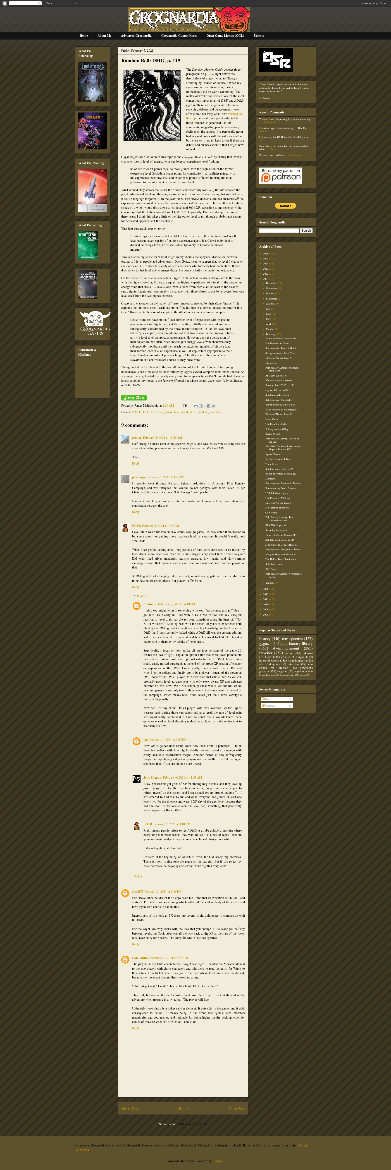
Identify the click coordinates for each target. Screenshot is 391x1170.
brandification (266, 674)
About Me (104, 35)
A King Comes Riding (276, 429)
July (268, 308)
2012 (266, 594)
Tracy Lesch (271, 464)
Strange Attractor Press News (280, 353)
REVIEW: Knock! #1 (276, 375)
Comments (270, 705)
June (269, 313)
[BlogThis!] (200, 406)
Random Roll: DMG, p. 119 (150, 60)
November (272, 288)
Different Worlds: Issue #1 (279, 502)
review (289, 653)
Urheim (259, 35)
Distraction (271, 362)
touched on (235, 114)
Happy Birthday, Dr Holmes (280, 404)
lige (145, 739)
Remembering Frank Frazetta (280, 488)
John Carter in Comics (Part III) (281, 544)
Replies (141, 596)
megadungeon (296, 660)
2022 (266, 273)
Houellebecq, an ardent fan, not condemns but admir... (283, 147)
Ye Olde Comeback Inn (277, 459)
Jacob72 (137, 891)
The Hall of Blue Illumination (280, 559)
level (177, 412)
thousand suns (287, 674)
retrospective (292, 638)
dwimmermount (286, 648)
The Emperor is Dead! (277, 343)
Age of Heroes (273, 454)
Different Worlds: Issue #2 (279, 414)
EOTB (136, 525)
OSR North (271, 512)
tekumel (308, 653)
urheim (303, 675)
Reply (136, 463)
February (271, 334)
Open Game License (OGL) (225, 35)
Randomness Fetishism (277, 394)
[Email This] (196, 406)
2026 (266, 253)
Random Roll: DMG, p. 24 (279, 468)
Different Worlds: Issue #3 (279, 358)
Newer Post (129, 1108)
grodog (137, 437)
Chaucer (266, 98)
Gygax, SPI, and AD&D (278, 390)
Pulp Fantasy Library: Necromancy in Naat (283, 575)
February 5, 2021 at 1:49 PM (160, 525)
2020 (266, 589)
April (269, 324)
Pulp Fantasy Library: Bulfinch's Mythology (282, 369)
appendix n (301, 671)
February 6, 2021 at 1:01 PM (171, 824)
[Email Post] (184, 405)
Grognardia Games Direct (179, 35)
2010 (266, 604)
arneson (283, 668)
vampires (216, 412)
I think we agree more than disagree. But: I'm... (284, 128)
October (270, 293)
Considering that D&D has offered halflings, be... (284, 137)
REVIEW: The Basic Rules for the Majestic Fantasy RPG (282, 448)
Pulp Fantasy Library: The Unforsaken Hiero (279, 518)
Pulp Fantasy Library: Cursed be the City (282, 440)
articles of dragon (293, 657)
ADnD (135, 412)
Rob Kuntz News (274, 564)
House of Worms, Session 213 (281, 473)
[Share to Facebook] (209, 406)
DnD (145, 412)
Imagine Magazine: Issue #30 (280, 554)
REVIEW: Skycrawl (275, 525)
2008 (266, 614)
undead (203, 412)
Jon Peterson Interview (277, 507)
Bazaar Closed (272, 433)
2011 (266, 599)
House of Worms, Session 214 (281, 338)
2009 (266, 609)
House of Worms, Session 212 (281, 535)
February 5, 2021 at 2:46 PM (163, 891)
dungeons (282, 671)
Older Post (237, 1108)
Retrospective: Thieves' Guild (280, 348)
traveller (265, 652)
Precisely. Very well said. (272, 154)
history (265, 638)
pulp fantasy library (296, 643)
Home (84, 35)
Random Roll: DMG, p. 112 (280, 385)
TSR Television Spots (276, 493)
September (272, 298)
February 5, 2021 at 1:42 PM (166, 477)
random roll (189, 412)
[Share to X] (204, 406)
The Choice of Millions (277, 498)
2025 (266, 258)
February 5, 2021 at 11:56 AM (162, 437)
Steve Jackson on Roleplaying (281, 409)
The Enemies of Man (276, 424)
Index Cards (271, 419)
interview (293, 664)
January (270, 582)
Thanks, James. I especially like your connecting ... (284, 120)
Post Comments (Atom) (192, 1124)
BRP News (270, 569)
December (271, 283)
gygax (168, 412)
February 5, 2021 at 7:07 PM (168, 739)
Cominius (150, 604)
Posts (267, 699)
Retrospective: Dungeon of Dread (282, 549)
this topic (192, 118)
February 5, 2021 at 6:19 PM (176, 604)
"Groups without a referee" (279, 380)
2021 (266, 279)
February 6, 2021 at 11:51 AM (182, 777)
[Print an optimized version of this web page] (134, 399)
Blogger (217, 1161)
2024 (266, 263)
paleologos (139, 477)
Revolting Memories (276, 530)
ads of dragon (268, 664)
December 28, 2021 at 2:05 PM (168, 958)
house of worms (269, 660)
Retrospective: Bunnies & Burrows (283, 483)
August (270, 303)
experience (156, 412)
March (270, 329)
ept (269, 657)
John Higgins (152, 777)
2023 (266, 268)
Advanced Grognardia (136, 35)
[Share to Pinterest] (213, 406)
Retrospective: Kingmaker (279, 399)
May (269, 318)
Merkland (270, 478)
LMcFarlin (139, 957)
